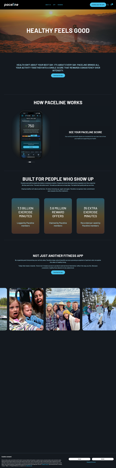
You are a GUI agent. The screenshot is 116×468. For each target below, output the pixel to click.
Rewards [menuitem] (60, 4)
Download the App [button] (58, 75)
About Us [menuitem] (48, 4)
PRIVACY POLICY (45, 464)
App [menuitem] (54, 4)
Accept (79, 459)
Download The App (98, 4)
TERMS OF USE (29, 465)
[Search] (107, 4)
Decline (102, 459)
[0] (110, 4)
